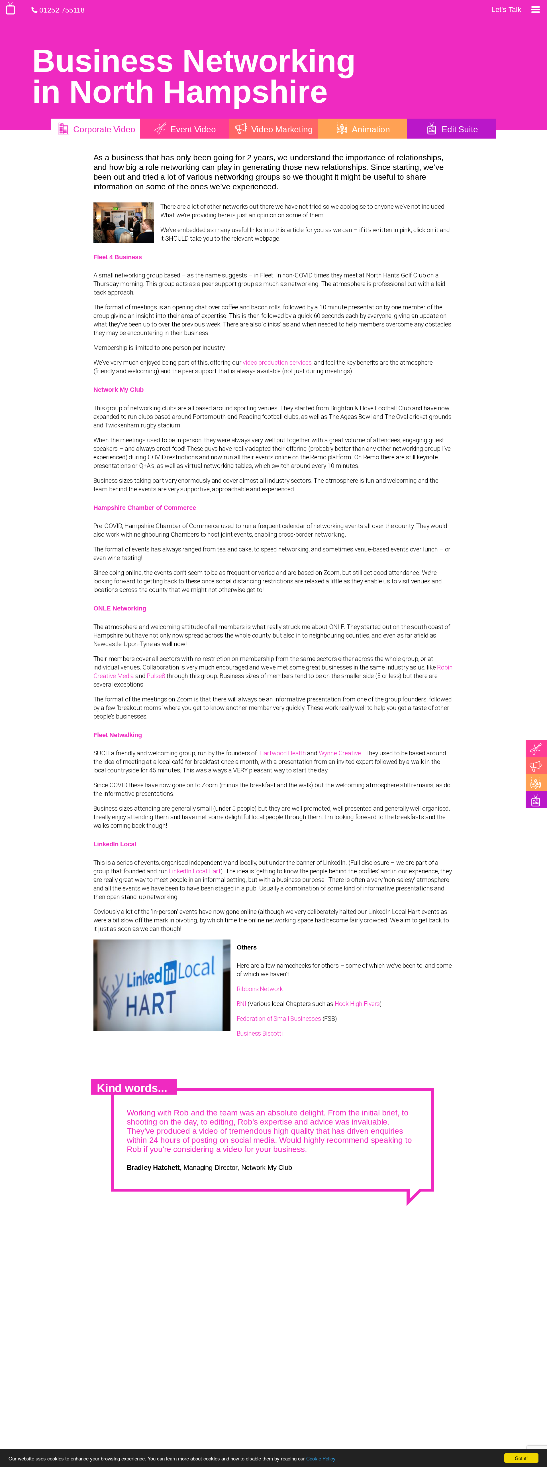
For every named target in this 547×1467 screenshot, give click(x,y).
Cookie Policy (321, 1458)
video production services (277, 362)
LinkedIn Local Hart (195, 871)
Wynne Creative (340, 753)
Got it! (521, 1458)
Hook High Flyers (357, 1003)
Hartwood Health (283, 753)
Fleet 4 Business (117, 257)
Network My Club (118, 389)
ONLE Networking (119, 608)
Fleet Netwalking (117, 734)
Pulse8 (156, 675)
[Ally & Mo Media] (10, 12)
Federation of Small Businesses (279, 1018)
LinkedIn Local (114, 844)
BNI (241, 1003)
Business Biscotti (260, 1033)
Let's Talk (506, 9)
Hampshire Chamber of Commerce (144, 507)
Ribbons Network (260, 989)
